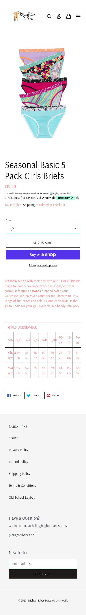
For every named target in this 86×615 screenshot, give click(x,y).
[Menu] (78, 16)
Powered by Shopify (56, 600)
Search (13, 437)
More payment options (43, 265)
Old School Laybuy (22, 497)
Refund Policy (18, 461)
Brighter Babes (36, 600)
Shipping (29, 205)
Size (8, 220)
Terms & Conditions (22, 485)
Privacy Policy (18, 449)
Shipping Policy (19, 473)
